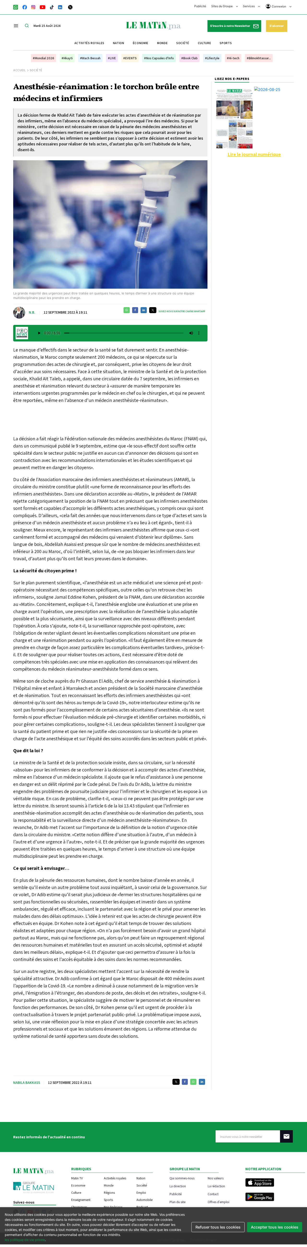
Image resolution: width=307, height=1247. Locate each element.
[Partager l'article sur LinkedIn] (144, 310)
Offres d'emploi (218, 1202)
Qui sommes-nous (182, 1178)
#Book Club (189, 58)
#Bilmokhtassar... (259, 58)
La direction (178, 1186)
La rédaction (216, 1186)
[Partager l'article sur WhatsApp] (127, 310)
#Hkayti (67, 58)
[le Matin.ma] (153, 25)
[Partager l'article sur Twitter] (152, 310)
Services (249, 6)
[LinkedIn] (60, 6)
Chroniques (79, 1207)
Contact (213, 1194)
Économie (140, 43)
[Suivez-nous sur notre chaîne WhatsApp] (17, 6)
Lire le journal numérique (254, 154)
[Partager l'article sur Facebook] (135, 310)
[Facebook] (24, 6)
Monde (162, 43)
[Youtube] (43, 6)
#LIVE (112, 58)
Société (182, 43)
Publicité (200, 6)
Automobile (144, 1200)
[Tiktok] (52, 6)
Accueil (19, 70)
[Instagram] (33, 6)
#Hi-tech (233, 58)
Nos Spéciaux (113, 1207)
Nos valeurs (216, 1178)
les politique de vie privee (25, 1240)
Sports (226, 43)
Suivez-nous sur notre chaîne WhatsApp (182, 311)
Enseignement (80, 1200)
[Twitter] (70, 6)
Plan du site (177, 1202)
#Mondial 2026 (43, 58)
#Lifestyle (212, 58)
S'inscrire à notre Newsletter (230, 26)
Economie (78, 1185)
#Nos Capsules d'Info (159, 58)
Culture (204, 43)
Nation (118, 43)
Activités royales (89, 43)
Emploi (141, 1192)
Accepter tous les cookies (274, 1227)
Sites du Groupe (222, 6)
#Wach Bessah (90, 58)
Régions (109, 1192)
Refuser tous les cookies (218, 1227)
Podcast (142, 1207)
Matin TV (77, 1178)
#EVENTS (130, 58)
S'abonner (277, 26)
